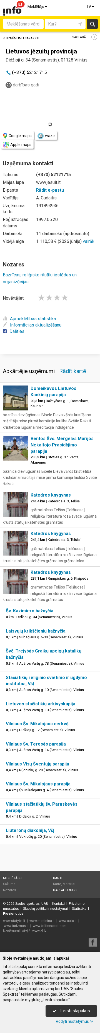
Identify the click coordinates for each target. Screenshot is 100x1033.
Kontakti (58, 904)
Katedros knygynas (51, 495)
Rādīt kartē (72, 371)
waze (50, 135)
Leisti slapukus (74, 1010)
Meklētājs (36, 6)
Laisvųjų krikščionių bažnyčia (36, 631)
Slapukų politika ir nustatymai (45, 909)
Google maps (20, 135)
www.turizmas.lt (16, 926)
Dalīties (16, 331)
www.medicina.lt (42, 921)
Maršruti (69, 884)
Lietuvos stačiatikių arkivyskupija (40, 703)
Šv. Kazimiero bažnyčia (29, 610)
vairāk (88, 241)
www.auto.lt (68, 921)
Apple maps (20, 144)
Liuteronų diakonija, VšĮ (30, 830)
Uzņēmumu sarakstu (23, 38)
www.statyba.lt (14, 921)
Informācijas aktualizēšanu (35, 325)
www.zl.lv (39, 931)
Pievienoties (13, 914)
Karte (58, 878)
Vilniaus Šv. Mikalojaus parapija (38, 784)
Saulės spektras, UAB (31, 904)
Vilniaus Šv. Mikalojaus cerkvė (37, 723)
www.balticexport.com (49, 926)
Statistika (79, 909)
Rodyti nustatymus (72, 1021)
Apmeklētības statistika (33, 318)
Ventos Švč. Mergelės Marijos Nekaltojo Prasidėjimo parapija (62, 445)
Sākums (9, 884)
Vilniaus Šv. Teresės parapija (36, 744)
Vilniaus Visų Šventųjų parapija (37, 764)
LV (89, 6)
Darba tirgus (64, 890)
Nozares (9, 890)
